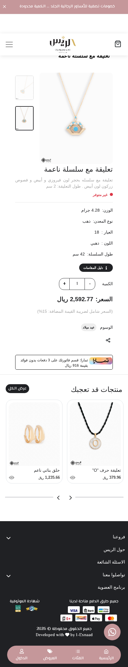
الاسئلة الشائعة (111, 561)
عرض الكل (17, 388)
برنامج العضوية (111, 587)
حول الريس (114, 549)
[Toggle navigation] (9, 44)
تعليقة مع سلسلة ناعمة (84, 56)
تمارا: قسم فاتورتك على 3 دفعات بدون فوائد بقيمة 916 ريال (54, 362)
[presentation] (70, 497)
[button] (78, 655)
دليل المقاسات (93, 267)
